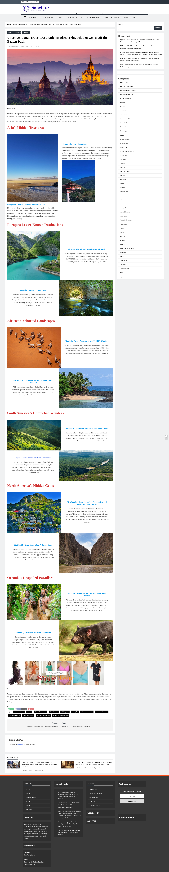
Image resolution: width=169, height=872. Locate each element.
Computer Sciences (126, 123)
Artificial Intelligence (126, 86)
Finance (122, 167)
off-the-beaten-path (87, 712)
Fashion (122, 163)
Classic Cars (123, 115)
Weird (121, 272)
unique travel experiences (61, 715)
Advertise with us (94, 805)
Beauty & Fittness (47, 17)
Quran (122, 232)
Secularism (123, 252)
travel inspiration (28, 715)
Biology (122, 102)
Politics (82, 17)
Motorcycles (123, 216)
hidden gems (65, 712)
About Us (92, 801)
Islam (121, 196)
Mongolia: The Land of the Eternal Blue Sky (26, 204)
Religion (122, 240)
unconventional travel (43, 715)
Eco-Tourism (54, 712)
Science (122, 244)
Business (60, 17)
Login (28, 793)
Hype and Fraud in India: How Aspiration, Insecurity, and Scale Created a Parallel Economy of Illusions (40, 764)
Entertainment (72, 17)
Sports (126, 17)
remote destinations (102, 712)
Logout (28, 805)
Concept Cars (124, 127)
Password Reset (31, 797)
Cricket (122, 135)
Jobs (134, 17)
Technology (123, 260)
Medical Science (125, 212)
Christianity (123, 111)
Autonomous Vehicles (126, 94)
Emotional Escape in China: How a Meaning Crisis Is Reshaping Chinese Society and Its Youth (69, 824)
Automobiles (33, 17)
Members (29, 809)
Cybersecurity (124, 143)
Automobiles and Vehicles (128, 90)
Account (28, 801)
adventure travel (19, 712)
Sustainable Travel (14, 715)
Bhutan (29, 712)
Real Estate (123, 236)
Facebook (41, 862)
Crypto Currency (125, 139)
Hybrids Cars (124, 191)
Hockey (122, 187)
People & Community (94, 17)
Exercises (123, 159)
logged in (20, 744)
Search (120, 24)
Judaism (122, 204)
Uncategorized (124, 268)
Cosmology (123, 131)
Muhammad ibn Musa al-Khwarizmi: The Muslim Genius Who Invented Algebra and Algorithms (69, 805)
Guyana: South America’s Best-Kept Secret (33, 458)
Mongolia (75, 712)
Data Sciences (124, 147)
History (122, 183)
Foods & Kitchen (125, 171)
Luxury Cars (123, 208)
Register (28, 789)
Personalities (123, 224)
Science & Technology (112, 17)
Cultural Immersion (41, 712)
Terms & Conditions (95, 793)
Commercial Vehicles (126, 119)
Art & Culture (124, 82)
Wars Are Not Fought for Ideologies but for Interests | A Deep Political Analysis (69, 832)
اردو (140, 17)
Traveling (26, 32)
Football (122, 175)
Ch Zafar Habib (13, 46)
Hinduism (123, 179)
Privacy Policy (93, 789)
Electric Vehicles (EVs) (127, 151)
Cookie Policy (93, 797)
